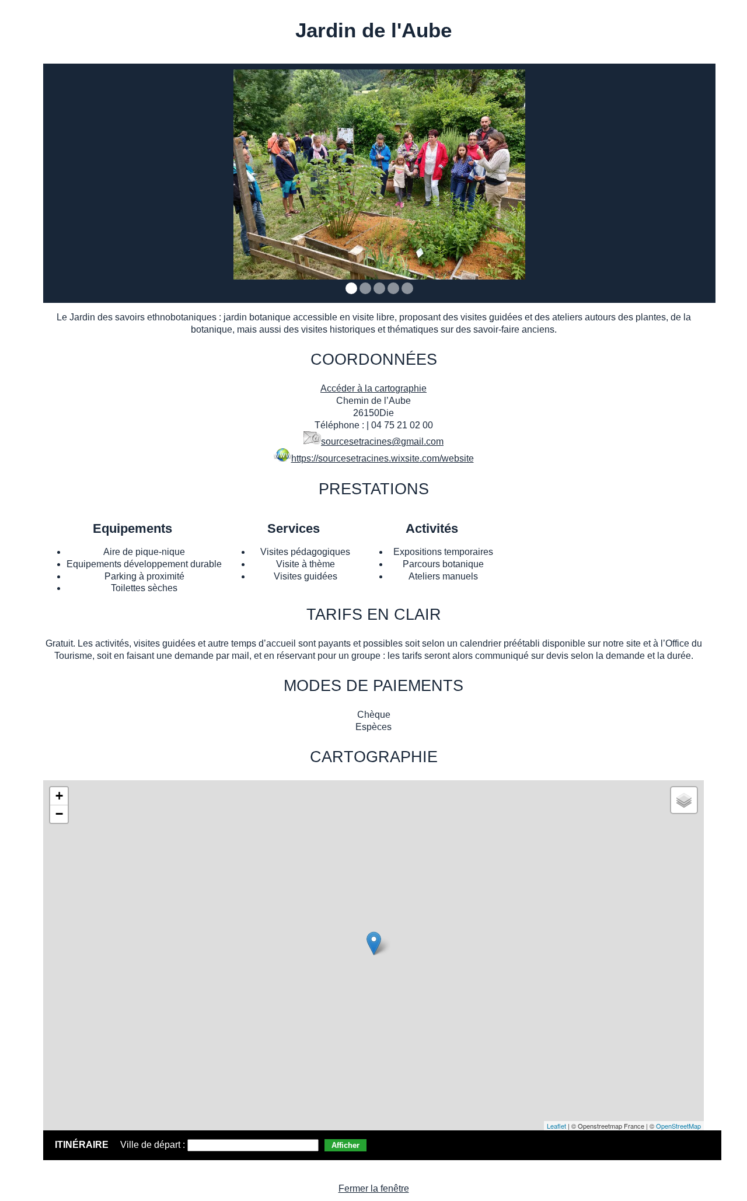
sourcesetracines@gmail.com (382, 441)
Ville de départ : (153, 1145)
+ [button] (59, 795)
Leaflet (556, 1125)
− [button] (59, 814)
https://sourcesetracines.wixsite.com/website (382, 458)
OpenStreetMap (678, 1125)
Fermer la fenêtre (373, 1188)
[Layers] (684, 800)
